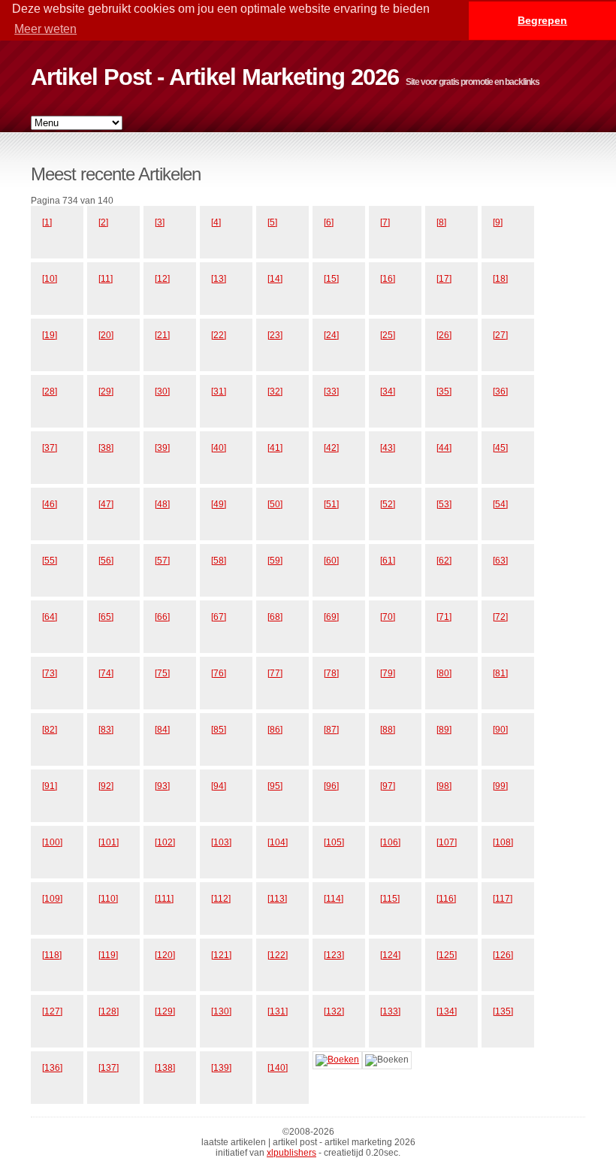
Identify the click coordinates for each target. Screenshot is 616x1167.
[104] (277, 842)
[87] (331, 729)
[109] (52, 898)
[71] (443, 617)
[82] (49, 729)
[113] (277, 898)
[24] (331, 335)
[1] (47, 222)
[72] (500, 617)
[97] (387, 786)
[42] (331, 448)
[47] (105, 504)
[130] (221, 1011)
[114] (333, 898)
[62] (443, 560)
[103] (221, 842)
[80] (443, 673)
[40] (218, 448)
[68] (274, 617)
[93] (162, 786)
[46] (49, 504)
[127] (52, 1011)
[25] (387, 335)
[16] (387, 279)
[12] (162, 279)
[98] (443, 786)
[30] (162, 391)
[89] (443, 729)
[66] (162, 617)
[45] (500, 448)
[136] (52, 1068)
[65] (105, 617)
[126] (503, 955)
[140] (277, 1068)
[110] (108, 898)
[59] (274, 560)
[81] (500, 673)
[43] (387, 448)
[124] (390, 955)
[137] (108, 1068)
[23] (274, 335)
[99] (500, 786)
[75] (162, 673)
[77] (274, 673)
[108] (503, 842)
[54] (500, 504)
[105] (334, 842)
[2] (103, 222)
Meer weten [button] (45, 29)
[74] (105, 673)
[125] (446, 955)
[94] (218, 786)
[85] (218, 729)
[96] (331, 786)
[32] (274, 391)
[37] (49, 448)
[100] (52, 842)
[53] (443, 504)
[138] (165, 1068)
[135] (503, 1011)
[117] (502, 898)
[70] (387, 617)
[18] (500, 279)
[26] (443, 335)
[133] (390, 1011)
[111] (164, 898)
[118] (52, 955)
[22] (218, 335)
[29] (105, 391)
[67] (218, 617)
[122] (277, 955)
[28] (49, 391)
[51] (331, 504)
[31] (218, 391)
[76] (218, 673)
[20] (105, 335)
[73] (49, 673)
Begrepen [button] (542, 20)
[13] (218, 279)
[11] (105, 279)
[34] (387, 391)
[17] (443, 279)
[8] (441, 222)
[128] (108, 1011)
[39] (162, 448)
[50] (274, 504)
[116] (446, 898)
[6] (329, 222)
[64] (49, 617)
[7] (385, 222)
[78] (331, 673)
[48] (162, 504)
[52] (387, 504)
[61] (387, 560)
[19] (49, 335)
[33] (331, 391)
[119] (108, 955)
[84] (162, 729)
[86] (274, 729)
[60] (331, 560)
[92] (105, 786)
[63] (500, 560)
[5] (272, 222)
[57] (162, 560)
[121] (221, 955)
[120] (165, 955)
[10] (49, 279)
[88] (387, 729)
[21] (162, 335)
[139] (221, 1068)
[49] (218, 504)
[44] (443, 448)
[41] (274, 448)
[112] (221, 898)
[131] (277, 1011)
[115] (390, 898)
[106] (390, 842)
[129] (165, 1011)
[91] (49, 786)
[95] (274, 786)
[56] (105, 560)
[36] (500, 391)
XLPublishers (291, 1152)
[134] (446, 1011)
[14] (274, 279)
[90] (500, 729)
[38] (105, 448)
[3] (160, 222)
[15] (331, 279)
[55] (49, 560)
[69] (331, 617)
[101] (108, 842)
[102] (165, 842)
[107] (446, 842)
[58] (218, 560)
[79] (387, 673)
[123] (334, 955)
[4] (216, 222)
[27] (500, 335)
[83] (105, 729)
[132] (334, 1011)
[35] (443, 391)
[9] (498, 222)
